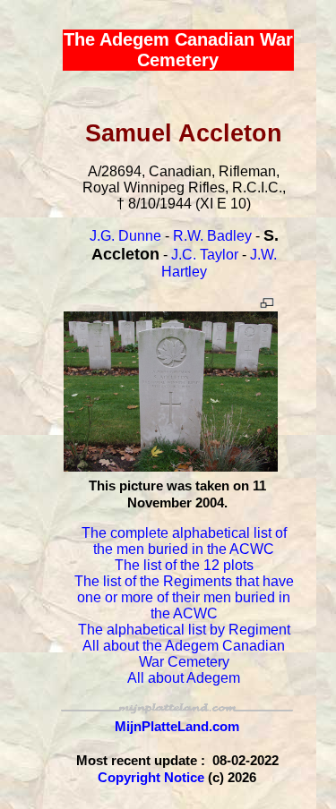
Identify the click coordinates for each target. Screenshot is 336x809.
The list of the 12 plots (184, 565)
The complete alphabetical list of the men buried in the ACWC (184, 541)
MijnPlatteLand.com (177, 726)
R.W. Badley (212, 235)
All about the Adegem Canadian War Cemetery (183, 653)
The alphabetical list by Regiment (184, 629)
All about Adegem (183, 678)
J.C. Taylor (204, 254)
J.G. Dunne (125, 235)
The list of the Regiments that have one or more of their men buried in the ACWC (184, 597)
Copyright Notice (151, 777)
